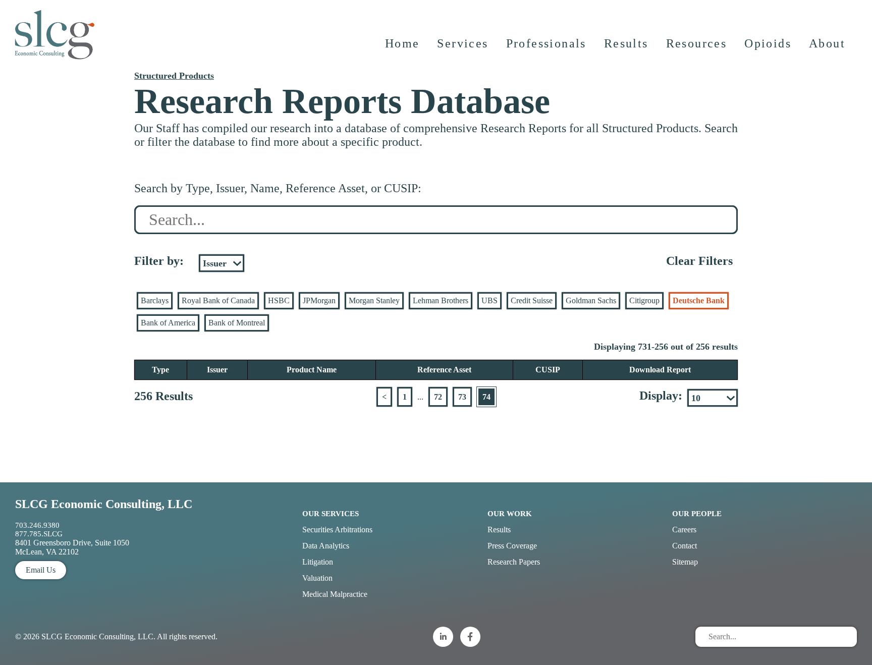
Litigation (317, 562)
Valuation (317, 578)
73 (462, 397)
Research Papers (513, 562)
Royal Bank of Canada (218, 300)
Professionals (546, 43)
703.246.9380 (37, 525)
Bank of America (168, 322)
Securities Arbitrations (337, 529)
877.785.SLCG (39, 534)
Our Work (509, 514)
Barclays (155, 300)
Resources (696, 43)
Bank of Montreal (236, 322)
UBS (489, 300)
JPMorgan (319, 300)
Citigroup (644, 300)
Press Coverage (512, 545)
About (827, 43)
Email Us (41, 570)
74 (486, 397)
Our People (697, 514)
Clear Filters (699, 260)
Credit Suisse (532, 300)
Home (402, 43)
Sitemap (685, 562)
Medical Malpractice (334, 594)
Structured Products (174, 76)
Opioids (767, 43)
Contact (684, 545)
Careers (684, 529)
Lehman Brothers (440, 300)
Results (626, 43)
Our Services (330, 514)
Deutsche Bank (699, 300)
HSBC (279, 300)
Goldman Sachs (591, 300)
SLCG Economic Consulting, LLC (103, 504)
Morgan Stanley (374, 300)
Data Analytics (325, 545)
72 (438, 397)
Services (462, 43)
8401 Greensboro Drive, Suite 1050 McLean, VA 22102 (72, 547)
